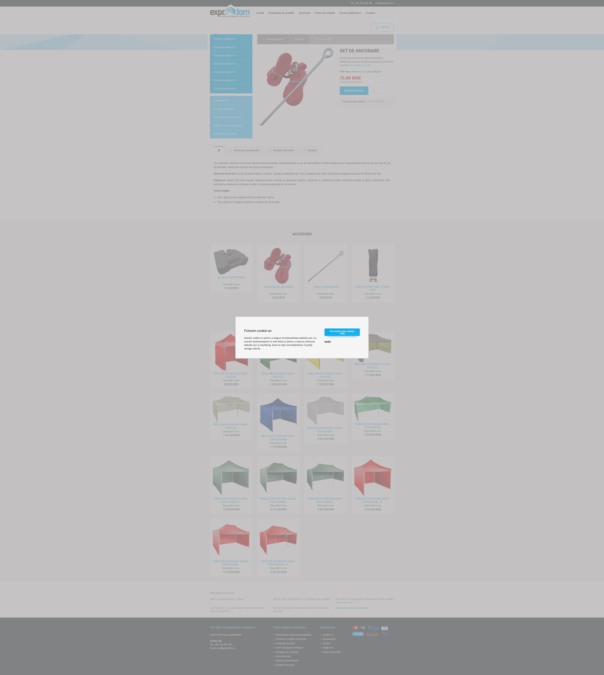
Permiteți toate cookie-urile (342, 332)
